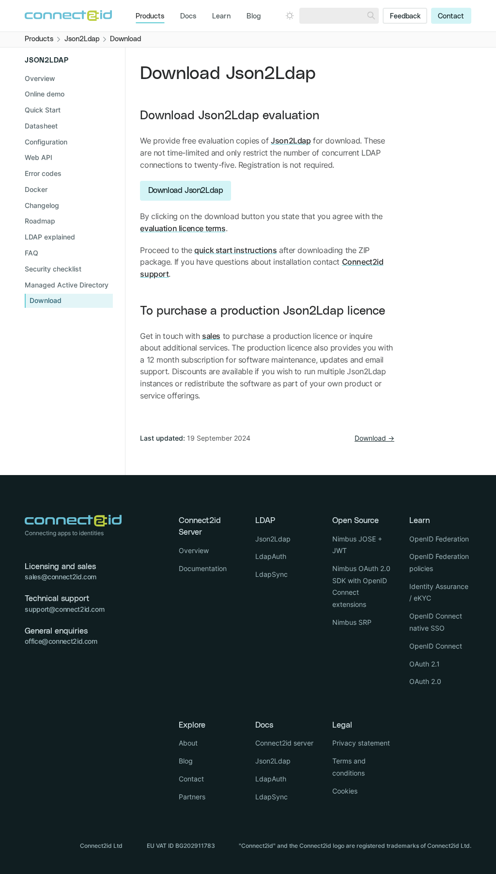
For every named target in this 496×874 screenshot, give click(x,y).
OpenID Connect (435, 646)
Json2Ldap (290, 140)
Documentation (203, 568)
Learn (221, 16)
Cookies (344, 791)
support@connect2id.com (64, 609)
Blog (254, 16)
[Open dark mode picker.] (290, 15)
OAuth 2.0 (425, 681)
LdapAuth (270, 556)
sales (211, 336)
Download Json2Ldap (185, 190)
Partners (192, 797)
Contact (451, 16)
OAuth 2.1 (424, 664)
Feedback (405, 16)
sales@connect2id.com (60, 576)
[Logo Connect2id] (68, 15)
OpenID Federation (439, 539)
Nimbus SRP (352, 622)
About (188, 743)
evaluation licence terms (182, 228)
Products (150, 16)
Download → (374, 438)
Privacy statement (361, 743)
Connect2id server (284, 743)
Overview (40, 78)
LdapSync (271, 574)
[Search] (371, 16)
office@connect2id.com (61, 641)
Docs (188, 16)
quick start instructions (235, 250)
